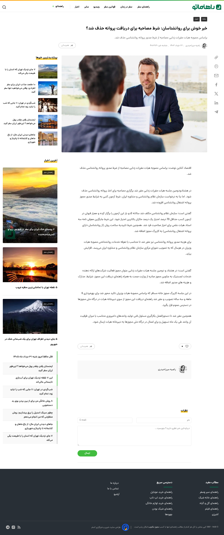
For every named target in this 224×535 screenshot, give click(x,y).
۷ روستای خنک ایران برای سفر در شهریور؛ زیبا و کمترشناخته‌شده (31, 232)
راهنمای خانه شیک (208, 498)
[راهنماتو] (206, 7)
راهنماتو (59, 6)
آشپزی (215, 515)
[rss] (19, 527)
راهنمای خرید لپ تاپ (161, 498)
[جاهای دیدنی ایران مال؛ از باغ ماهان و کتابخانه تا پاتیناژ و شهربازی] (47, 139)
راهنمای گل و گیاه (209, 503)
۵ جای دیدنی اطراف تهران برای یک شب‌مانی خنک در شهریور (31, 341)
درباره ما (114, 483)
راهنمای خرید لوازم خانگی (159, 503)
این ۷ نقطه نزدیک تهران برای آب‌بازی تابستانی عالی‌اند (34, 380)
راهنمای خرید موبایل (161, 492)
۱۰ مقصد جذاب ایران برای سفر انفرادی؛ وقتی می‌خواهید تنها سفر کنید (19, 88)
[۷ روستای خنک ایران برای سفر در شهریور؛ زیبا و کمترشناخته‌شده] (30, 205)
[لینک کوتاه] (216, 57)
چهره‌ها (168, 515)
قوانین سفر (110, 7)
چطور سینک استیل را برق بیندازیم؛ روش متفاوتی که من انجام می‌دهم (32, 415)
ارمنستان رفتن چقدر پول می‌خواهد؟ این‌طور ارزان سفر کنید (19, 121)
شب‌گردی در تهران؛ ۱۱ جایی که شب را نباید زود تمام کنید (19, 105)
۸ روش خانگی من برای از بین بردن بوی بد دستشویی (32, 403)
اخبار (77, 7)
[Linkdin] (216, 103)
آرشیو (116, 494)
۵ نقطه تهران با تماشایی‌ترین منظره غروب (36, 287)
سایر (86, 7)
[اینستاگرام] (13, 527)
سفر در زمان (126, 7)
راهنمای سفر (143, 7)
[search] (5, 7)
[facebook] (216, 85)
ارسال (87, 453)
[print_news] (216, 66)
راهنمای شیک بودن (162, 509)
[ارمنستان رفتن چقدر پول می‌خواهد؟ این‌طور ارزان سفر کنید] (47, 122)
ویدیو (96, 7)
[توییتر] (216, 94)
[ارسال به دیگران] (216, 75)
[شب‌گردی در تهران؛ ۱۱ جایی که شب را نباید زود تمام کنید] (47, 105)
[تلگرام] (216, 112)
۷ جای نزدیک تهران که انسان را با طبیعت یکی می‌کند (20, 71)
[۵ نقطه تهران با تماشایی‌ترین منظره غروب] (30, 264)
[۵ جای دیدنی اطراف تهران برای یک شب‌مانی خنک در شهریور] (30, 316)
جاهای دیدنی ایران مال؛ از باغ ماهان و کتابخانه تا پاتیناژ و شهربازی (21, 138)
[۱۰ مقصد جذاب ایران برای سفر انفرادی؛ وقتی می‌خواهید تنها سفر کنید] (47, 88)
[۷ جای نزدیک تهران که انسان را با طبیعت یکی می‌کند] (47, 72)
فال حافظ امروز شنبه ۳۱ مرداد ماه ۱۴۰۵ (33, 357)
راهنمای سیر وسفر (209, 492)
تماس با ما (113, 489)
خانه (204, 19)
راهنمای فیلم (211, 509)
